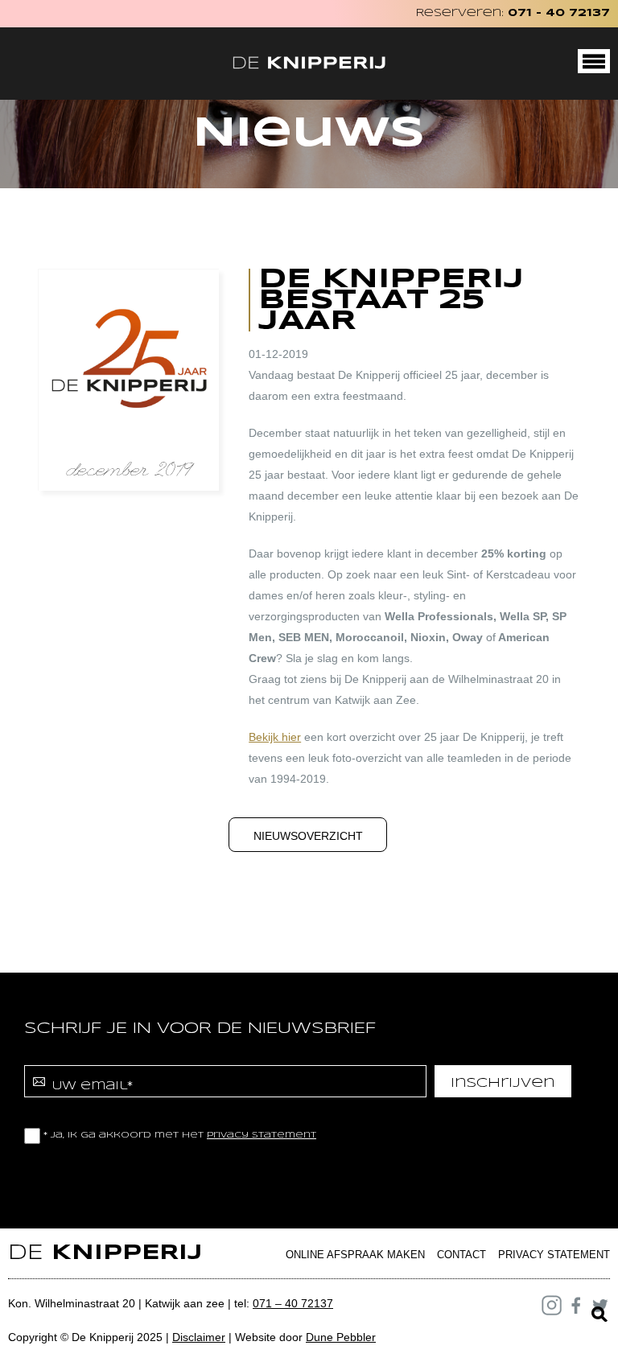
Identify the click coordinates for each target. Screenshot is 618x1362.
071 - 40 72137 (559, 13)
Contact (461, 1255)
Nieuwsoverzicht (308, 835)
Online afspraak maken (355, 1255)
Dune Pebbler (341, 1337)
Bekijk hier (275, 736)
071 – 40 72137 (293, 1303)
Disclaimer (198, 1337)
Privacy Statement (554, 1255)
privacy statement (261, 1135)
